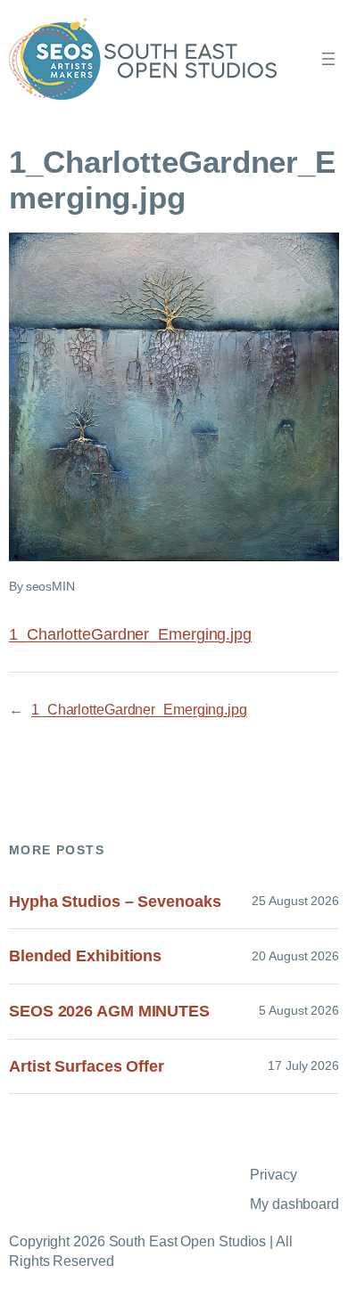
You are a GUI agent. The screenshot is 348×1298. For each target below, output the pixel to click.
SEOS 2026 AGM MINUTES (109, 1011)
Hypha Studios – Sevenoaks (115, 901)
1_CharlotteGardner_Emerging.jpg (130, 634)
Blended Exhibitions (85, 956)
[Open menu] (328, 58)
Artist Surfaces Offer (86, 1066)
